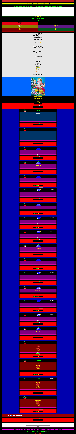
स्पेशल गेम (50, 6)
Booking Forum (42, 431)
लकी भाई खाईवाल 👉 (36, 124)
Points (37, 431)
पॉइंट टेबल (42, 6)
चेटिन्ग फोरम (27, 6)
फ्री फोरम (17, 6)
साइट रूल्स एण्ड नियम (54, 6)
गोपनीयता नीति (60, 6)
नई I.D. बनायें (35, 6)
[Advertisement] (38, 11)
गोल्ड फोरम (24, 6)
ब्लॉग (57, 6)
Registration (28, 431)
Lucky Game (33, 431)
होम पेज (14, 6)
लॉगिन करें (39, 6)
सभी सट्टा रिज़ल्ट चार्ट (46, 6)
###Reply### (38, 154)
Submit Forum (47, 431)
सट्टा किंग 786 (31, 6)
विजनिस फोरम (20, 6)
